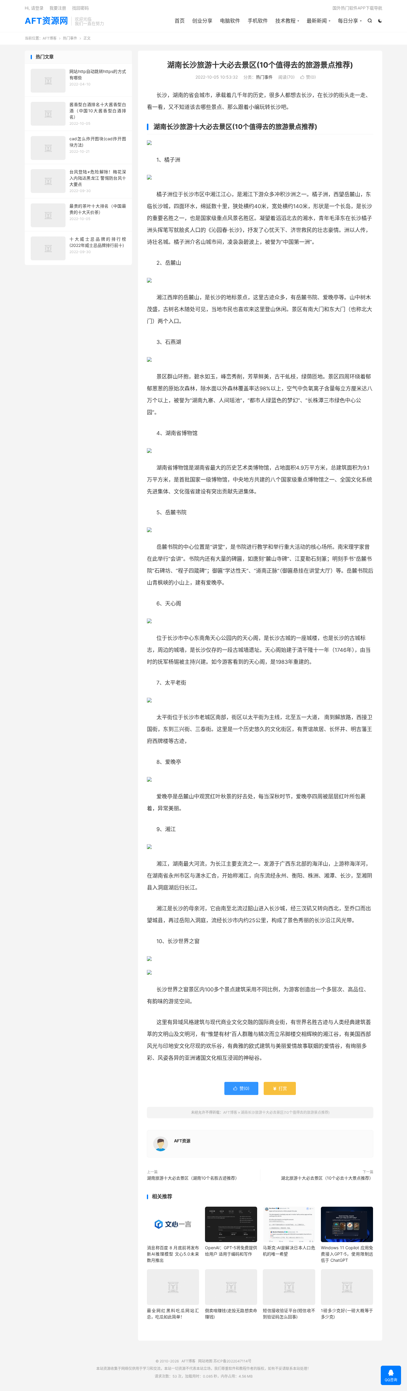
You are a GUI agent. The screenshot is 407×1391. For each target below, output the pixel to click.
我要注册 (57, 7)
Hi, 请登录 (34, 7)
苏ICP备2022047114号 (232, 1361)
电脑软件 (230, 21)
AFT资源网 (46, 21)
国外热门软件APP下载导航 (357, 7)
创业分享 (202, 21)
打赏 (280, 1088)
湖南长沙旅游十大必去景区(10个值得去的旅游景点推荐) (260, 64)
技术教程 (285, 21)
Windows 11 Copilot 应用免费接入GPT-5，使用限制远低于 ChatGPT (347, 1254)
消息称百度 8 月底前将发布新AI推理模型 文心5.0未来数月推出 (173, 1254)
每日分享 (348, 21)
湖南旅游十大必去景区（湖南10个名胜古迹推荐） (193, 1177)
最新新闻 (317, 21)
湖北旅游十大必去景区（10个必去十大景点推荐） (327, 1177)
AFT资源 (182, 1140)
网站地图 (205, 1361)
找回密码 (80, 7)
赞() (308, 77)
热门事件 (70, 38)
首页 (180, 21)
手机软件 (258, 21)
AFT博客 (50, 38)
